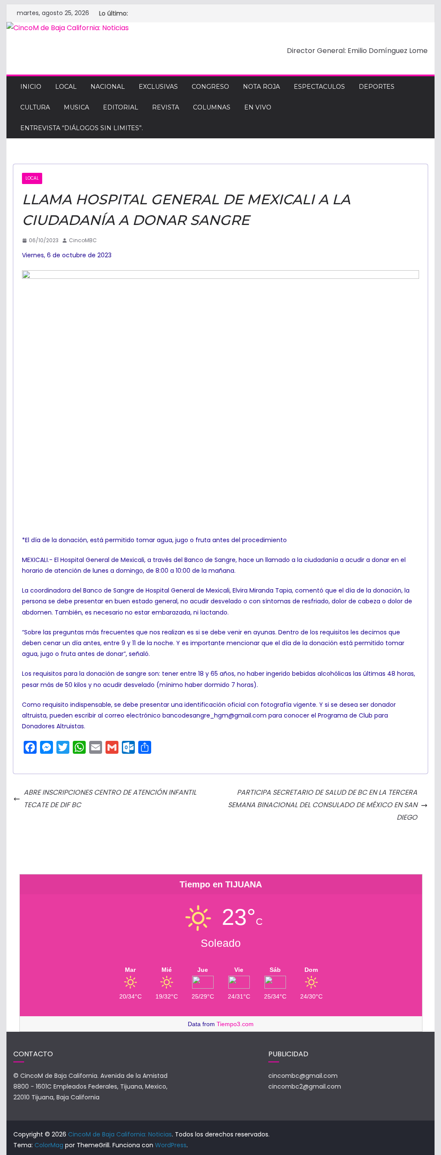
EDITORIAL (120, 107)
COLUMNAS (211, 107)
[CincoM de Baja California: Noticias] (67, 28)
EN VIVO (257, 107)
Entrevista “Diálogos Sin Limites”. (81, 128)
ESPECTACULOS (319, 87)
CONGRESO (210, 87)
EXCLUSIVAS (158, 87)
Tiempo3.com (235, 1024)
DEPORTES (376, 87)
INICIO (30, 87)
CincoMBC (83, 240)
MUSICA (76, 107)
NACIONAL (107, 87)
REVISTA (165, 107)
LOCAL (66, 87)
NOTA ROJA (261, 87)
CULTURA (35, 107)
